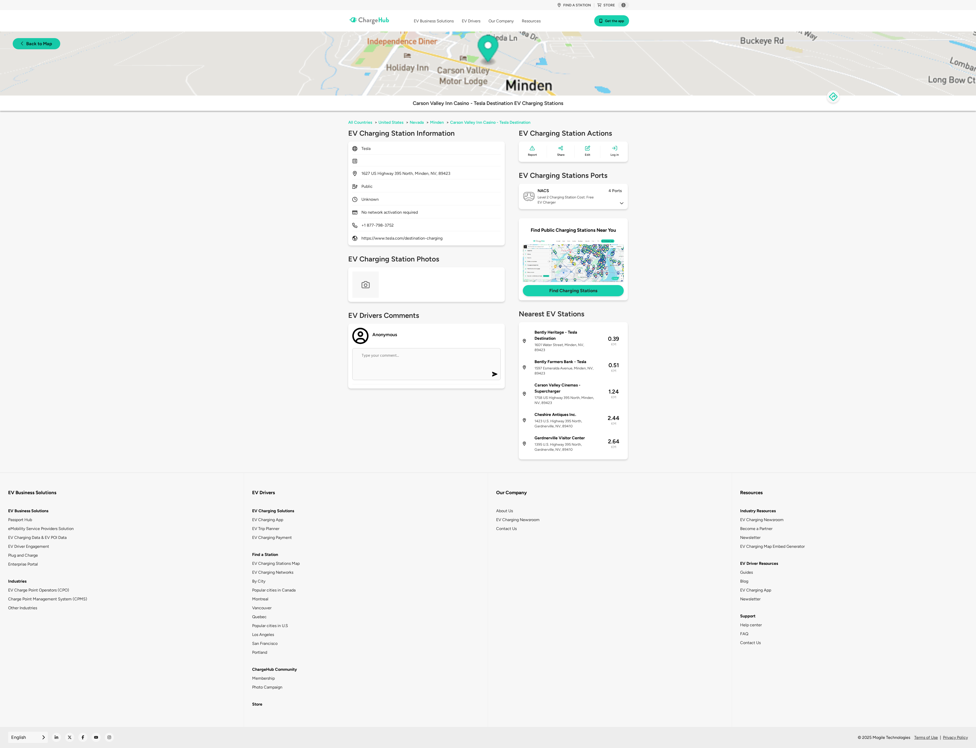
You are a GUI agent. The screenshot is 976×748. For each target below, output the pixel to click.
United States (390, 122)
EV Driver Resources (759, 563)
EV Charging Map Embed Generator (772, 546)
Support (747, 616)
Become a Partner (756, 528)
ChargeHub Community (274, 669)
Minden (437, 122)
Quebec (259, 616)
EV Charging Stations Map (276, 563)
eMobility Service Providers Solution (41, 528)
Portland (259, 652)
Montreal (260, 599)
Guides (746, 572)
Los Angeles (263, 634)
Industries (17, 581)
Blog (744, 581)
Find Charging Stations (573, 290)
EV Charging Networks (272, 572)
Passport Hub (20, 519)
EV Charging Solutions (273, 510)
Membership (263, 678)
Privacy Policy (955, 737)
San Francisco (265, 643)
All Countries (360, 122)
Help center (751, 624)
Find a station (577, 5)
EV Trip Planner (265, 528)
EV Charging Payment (272, 537)
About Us (504, 510)
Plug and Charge (23, 555)
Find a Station (265, 554)
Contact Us (506, 528)
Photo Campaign (267, 687)
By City (258, 581)
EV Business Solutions (28, 510)
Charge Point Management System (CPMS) (47, 599)
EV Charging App (267, 519)
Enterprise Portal (23, 564)
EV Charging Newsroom (518, 519)
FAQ (744, 633)
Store (609, 5)
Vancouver (261, 607)
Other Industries (22, 607)
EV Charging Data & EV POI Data (37, 537)
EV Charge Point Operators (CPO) (38, 590)
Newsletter (750, 537)
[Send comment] (494, 374)
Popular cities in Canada (274, 590)
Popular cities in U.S (270, 625)
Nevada (417, 122)
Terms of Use (926, 737)
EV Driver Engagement (28, 546)
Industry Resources (758, 510)
